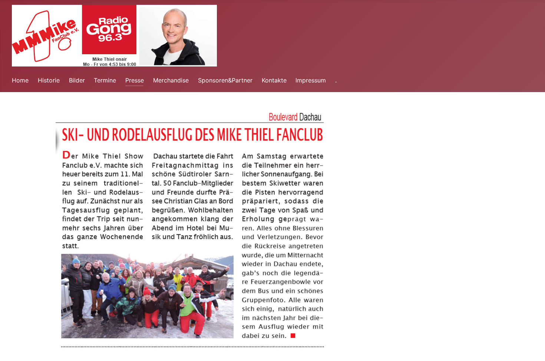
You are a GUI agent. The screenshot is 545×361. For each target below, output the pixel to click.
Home (20, 80)
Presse (134, 80)
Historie (49, 80)
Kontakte (274, 80)
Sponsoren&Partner (225, 80)
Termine (105, 80)
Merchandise (171, 80)
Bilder (77, 80)
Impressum (310, 80)
